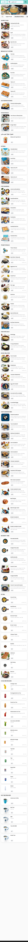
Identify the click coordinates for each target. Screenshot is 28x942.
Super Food (9, 16)
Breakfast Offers (19, 16)
